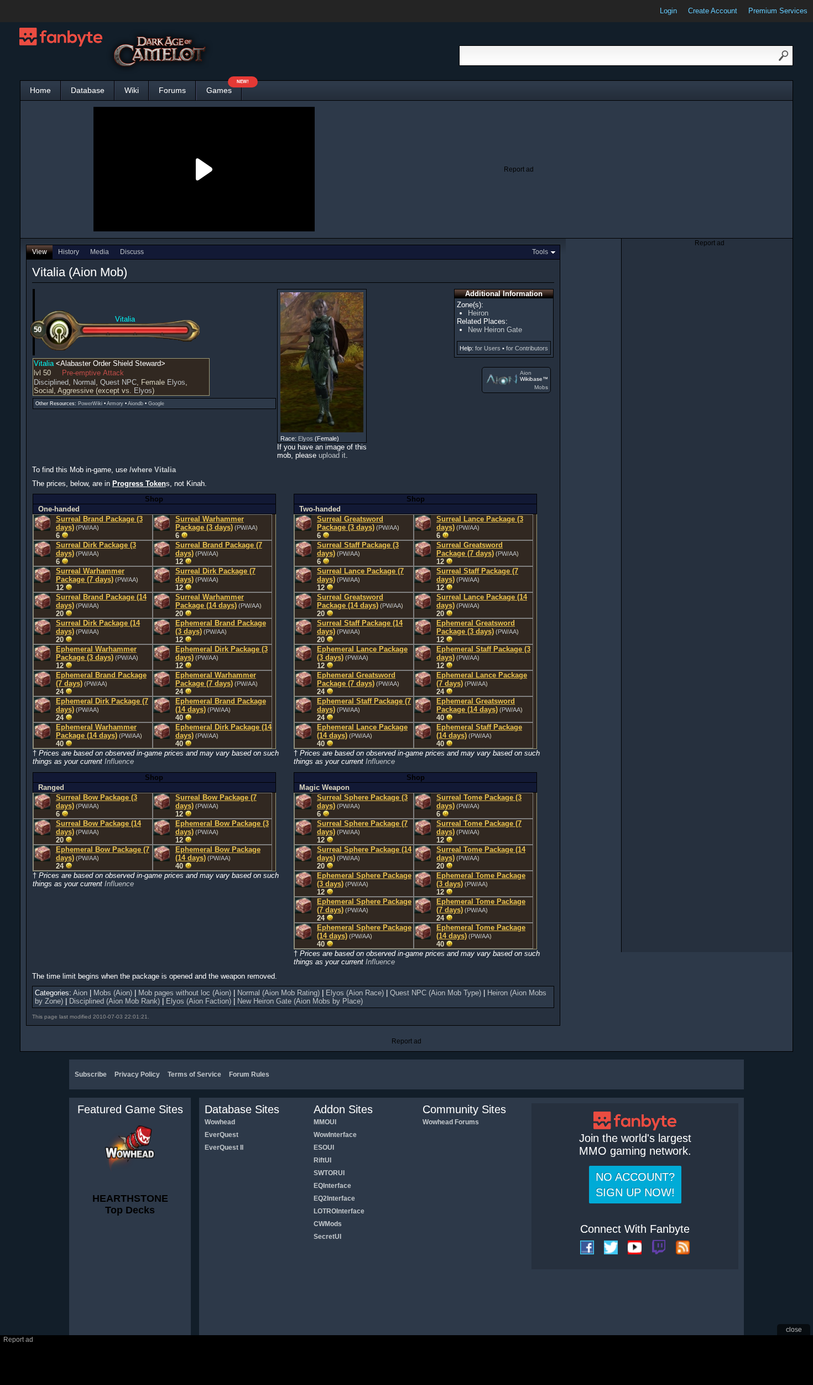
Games (224, 88)
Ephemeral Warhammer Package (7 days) (215, 679)
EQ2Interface (334, 1198)
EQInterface (332, 1186)
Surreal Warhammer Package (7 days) (90, 575)
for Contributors (527, 348)
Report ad (519, 169)
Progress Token (139, 483)
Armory (115, 403)
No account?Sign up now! (635, 1184)
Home (40, 90)
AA (93, 527)
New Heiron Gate (495, 329)
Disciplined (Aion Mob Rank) (114, 1001)
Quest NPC (118, 382)
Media (99, 252)
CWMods (328, 1224)
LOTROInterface (339, 1211)
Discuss (132, 252)
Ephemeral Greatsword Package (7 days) (356, 679)
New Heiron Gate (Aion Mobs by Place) (300, 1001)
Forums (172, 90)
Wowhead (220, 1122)
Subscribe (91, 1074)
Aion (525, 373)
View (39, 252)
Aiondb (135, 403)
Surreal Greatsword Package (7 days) (469, 549)
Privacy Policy (137, 1074)
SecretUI (327, 1237)
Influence (119, 761)
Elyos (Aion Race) (355, 993)
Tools (540, 252)
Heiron (478, 313)
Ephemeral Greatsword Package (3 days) (475, 627)
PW (82, 527)
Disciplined (51, 382)
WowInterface (335, 1135)
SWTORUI (329, 1173)
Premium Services (777, 11)
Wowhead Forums (451, 1122)
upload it (332, 455)
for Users (488, 348)
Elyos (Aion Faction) (198, 1001)
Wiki (131, 90)
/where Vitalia (152, 470)
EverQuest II (224, 1147)
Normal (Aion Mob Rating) (278, 993)
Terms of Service (194, 1074)
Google (156, 403)
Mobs (541, 387)
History (68, 252)
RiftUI (322, 1160)
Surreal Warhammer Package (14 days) (209, 601)
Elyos (176, 382)
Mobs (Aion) (112, 993)
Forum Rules (249, 1074)
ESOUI (324, 1147)
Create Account (712, 11)
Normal (84, 382)
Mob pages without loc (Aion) (184, 993)
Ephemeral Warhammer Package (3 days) (96, 653)
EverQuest (221, 1135)
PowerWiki (90, 403)
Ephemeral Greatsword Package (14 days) (475, 705)
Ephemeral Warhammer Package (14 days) (96, 731)
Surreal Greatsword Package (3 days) (350, 523)
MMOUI (325, 1122)
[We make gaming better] (35, 11)
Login (668, 11)
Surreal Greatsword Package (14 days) (350, 601)
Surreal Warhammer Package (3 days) (209, 523)
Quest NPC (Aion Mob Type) (435, 993)
